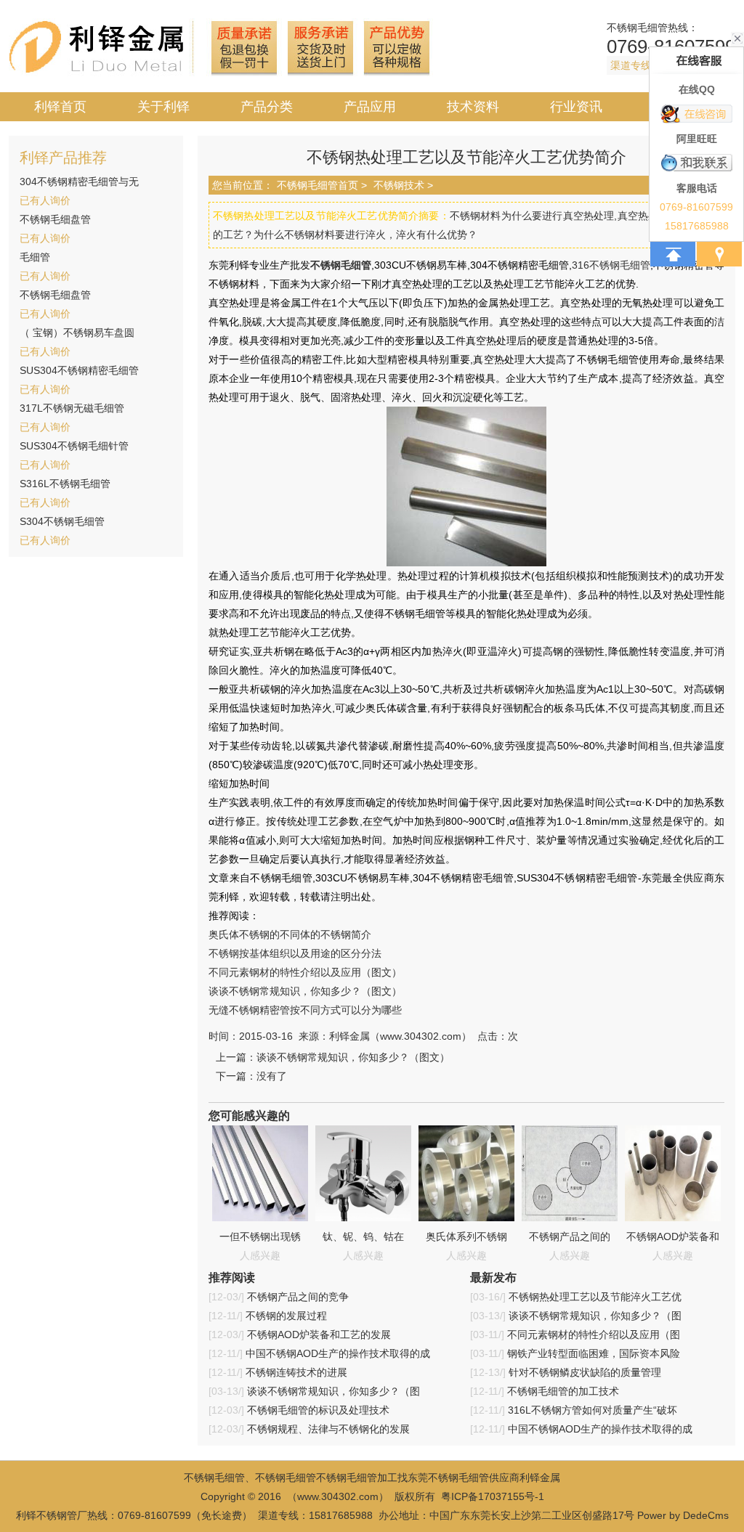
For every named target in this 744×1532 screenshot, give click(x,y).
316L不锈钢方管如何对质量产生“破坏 (592, 1410)
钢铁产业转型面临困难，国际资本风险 (593, 1353)
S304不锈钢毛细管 (62, 521)
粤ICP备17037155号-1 (492, 1496)
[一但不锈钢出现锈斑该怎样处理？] (260, 1217)
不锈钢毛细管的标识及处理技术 (318, 1410)
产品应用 (370, 106)
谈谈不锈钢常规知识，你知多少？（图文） (305, 991)
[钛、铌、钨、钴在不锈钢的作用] (363, 1217)
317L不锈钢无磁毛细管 (72, 408)
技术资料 (473, 106)
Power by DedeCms (683, 1515)
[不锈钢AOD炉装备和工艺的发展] (673, 1217)
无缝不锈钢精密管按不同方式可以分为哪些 (305, 1010)
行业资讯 (576, 106)
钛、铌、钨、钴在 (363, 1236)
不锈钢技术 (398, 185)
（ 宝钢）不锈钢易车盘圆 (77, 332)
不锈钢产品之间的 (569, 1236)
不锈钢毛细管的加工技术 (563, 1391)
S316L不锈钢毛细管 (65, 483)
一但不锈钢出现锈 (260, 1236)
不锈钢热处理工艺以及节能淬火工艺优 (595, 1297)
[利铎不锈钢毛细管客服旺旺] (696, 163)
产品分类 (266, 106)
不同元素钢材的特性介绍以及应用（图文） (305, 972)
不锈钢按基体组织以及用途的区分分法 (295, 953)
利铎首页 (60, 106)
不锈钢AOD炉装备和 (672, 1236)
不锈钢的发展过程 (286, 1315)
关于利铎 (163, 106)
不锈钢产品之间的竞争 (298, 1297)
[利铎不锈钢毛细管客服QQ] (696, 114)
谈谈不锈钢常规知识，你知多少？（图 (333, 1391)
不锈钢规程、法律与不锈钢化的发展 (328, 1429)
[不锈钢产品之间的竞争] (570, 1217)
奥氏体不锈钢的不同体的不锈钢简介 (290, 934)
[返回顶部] (672, 254)
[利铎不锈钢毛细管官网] (221, 74)
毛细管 (35, 257)
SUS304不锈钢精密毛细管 (79, 370)
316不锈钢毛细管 (611, 265)
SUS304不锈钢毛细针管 (74, 446)
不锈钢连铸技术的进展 (296, 1372)
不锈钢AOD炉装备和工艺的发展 (319, 1334)
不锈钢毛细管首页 (317, 185)
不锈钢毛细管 (637, 27)
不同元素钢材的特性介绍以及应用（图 (593, 1334)
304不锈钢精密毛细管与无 (79, 181)
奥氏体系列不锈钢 (466, 1236)
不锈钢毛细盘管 (55, 219)
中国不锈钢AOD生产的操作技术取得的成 (338, 1353)
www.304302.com (338, 1496)
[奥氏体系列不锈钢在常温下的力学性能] (466, 1217)
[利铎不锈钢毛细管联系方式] (719, 254)
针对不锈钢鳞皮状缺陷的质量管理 (585, 1372)
